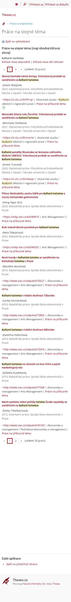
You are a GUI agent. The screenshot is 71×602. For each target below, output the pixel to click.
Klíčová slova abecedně (16, 62)
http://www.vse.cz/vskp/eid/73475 (23, 349)
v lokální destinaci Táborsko (28, 295)
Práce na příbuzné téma (51, 104)
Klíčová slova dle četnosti (48, 62)
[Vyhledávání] (25, 4)
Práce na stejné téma (21, 23)
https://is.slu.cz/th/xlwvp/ (18, 179)
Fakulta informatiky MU (34, 584)
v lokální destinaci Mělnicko (28, 329)
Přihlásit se (36, 4)
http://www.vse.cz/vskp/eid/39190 (23, 425)
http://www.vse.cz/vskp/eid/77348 (23, 387)
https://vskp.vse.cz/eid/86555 (21, 247)
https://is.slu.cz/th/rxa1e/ (18, 137)
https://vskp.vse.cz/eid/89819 (21, 217)
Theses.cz (9, 15)
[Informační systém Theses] (3, 24)
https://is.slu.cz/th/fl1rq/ (18, 99)
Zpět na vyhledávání (17, 41)
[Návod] (4, 108)
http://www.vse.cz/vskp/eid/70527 (23, 281)
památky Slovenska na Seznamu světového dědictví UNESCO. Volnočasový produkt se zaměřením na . (34, 156)
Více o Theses (53, 584)
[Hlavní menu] (17, 4)
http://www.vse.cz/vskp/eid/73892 (23, 315)
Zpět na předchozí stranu (21, 564)
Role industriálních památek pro (30, 227)
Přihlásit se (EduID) (56, 4)
